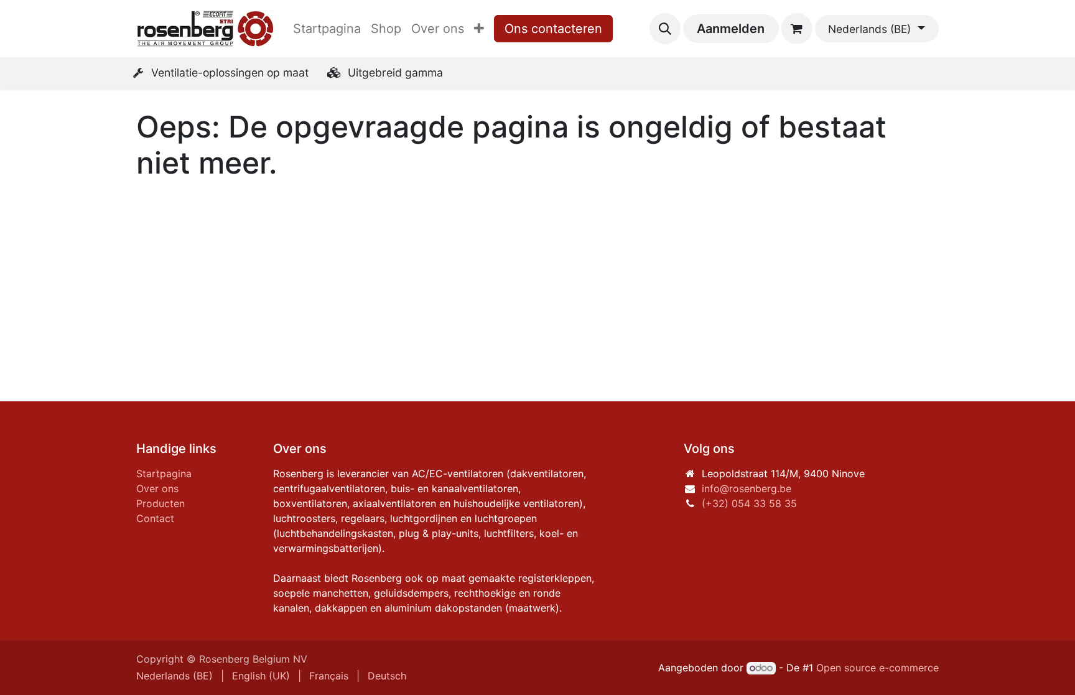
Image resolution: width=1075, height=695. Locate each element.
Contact (155, 518)
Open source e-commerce (877, 667)
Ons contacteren (553, 28)
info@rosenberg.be (746, 488)
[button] (665, 28)
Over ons (157, 488)
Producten (160, 503)
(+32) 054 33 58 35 (749, 503)
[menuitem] (327, 28)
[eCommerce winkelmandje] (796, 28)
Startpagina (164, 473)
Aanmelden (731, 28)
